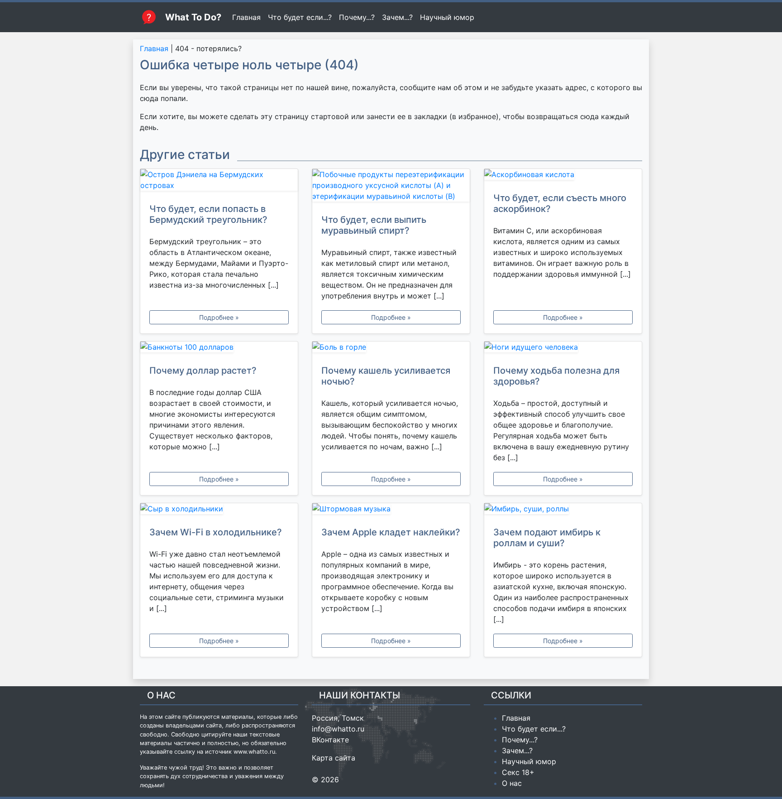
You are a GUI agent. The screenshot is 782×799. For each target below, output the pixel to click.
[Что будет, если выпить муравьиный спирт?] (391, 187)
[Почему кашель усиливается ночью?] (391, 349)
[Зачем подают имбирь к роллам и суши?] (563, 510)
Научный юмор (447, 17)
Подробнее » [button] (219, 317)
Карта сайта (333, 757)
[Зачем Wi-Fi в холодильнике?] (219, 510)
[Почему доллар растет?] (219, 349)
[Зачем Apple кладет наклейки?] (391, 510)
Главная (246, 17)
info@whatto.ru (338, 728)
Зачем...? (397, 17)
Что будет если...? (300, 17)
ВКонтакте (330, 739)
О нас (512, 783)
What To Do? (193, 17)
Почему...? (357, 17)
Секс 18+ (518, 772)
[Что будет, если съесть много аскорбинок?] (563, 176)
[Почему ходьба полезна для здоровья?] (563, 349)
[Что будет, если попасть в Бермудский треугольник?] (219, 181)
